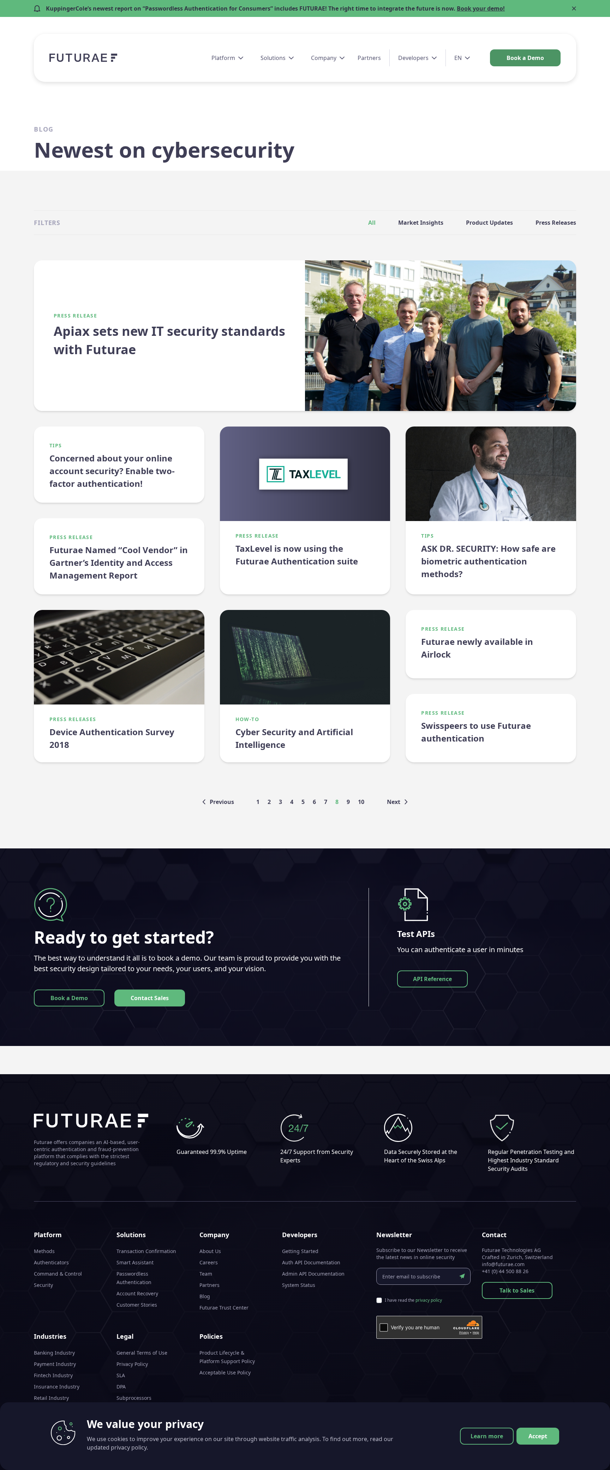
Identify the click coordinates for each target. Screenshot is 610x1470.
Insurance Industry (56, 1386)
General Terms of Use (141, 1352)
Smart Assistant (135, 1262)
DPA (121, 1386)
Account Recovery (137, 1293)
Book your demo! (481, 8)
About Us (210, 1251)
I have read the (413, 1300)
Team (205, 1273)
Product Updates (489, 222)
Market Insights (420, 222)
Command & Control (58, 1273)
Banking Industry (54, 1352)
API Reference (432, 979)
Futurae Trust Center (224, 1307)
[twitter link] (572, 1455)
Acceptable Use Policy (225, 1372)
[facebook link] (547, 1455)
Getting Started (300, 1251)
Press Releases (556, 222)
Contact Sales (150, 998)
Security (43, 1285)
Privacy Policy (132, 1364)
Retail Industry (51, 1398)
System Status (298, 1285)
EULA (122, 1409)
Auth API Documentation (311, 1262)
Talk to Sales (517, 1290)
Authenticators (51, 1262)
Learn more (487, 1436)
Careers (208, 1262)
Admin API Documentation (313, 1273)
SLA (120, 1375)
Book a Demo (525, 58)
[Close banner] (574, 8)
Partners (369, 58)
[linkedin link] (559, 1455)
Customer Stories (136, 1304)
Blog (204, 1296)
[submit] (462, 1276)
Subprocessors (133, 1398)
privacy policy (428, 1300)
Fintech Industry (53, 1375)
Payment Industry (55, 1364)
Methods (44, 1251)
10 (361, 802)
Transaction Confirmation (146, 1251)
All (372, 222)
